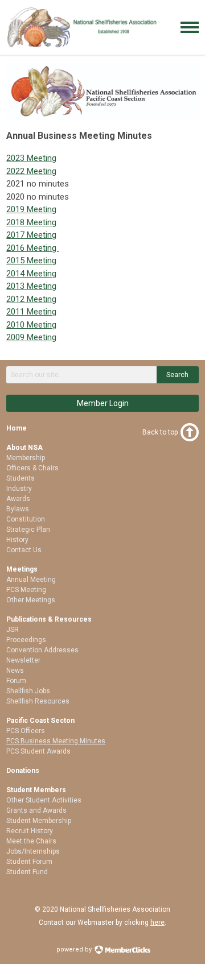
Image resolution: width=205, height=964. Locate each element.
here (157, 922)
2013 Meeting (31, 286)
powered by (74, 949)
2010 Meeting (31, 325)
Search (177, 375)
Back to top (160, 432)
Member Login (103, 403)
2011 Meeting (31, 312)
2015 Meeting (31, 260)
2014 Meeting (31, 273)
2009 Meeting (31, 337)
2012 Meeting (31, 299)
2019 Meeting (31, 209)
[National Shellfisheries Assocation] (83, 45)
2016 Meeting (32, 248)
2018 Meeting (31, 222)
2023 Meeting (31, 158)
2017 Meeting (31, 235)
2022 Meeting (31, 171)
